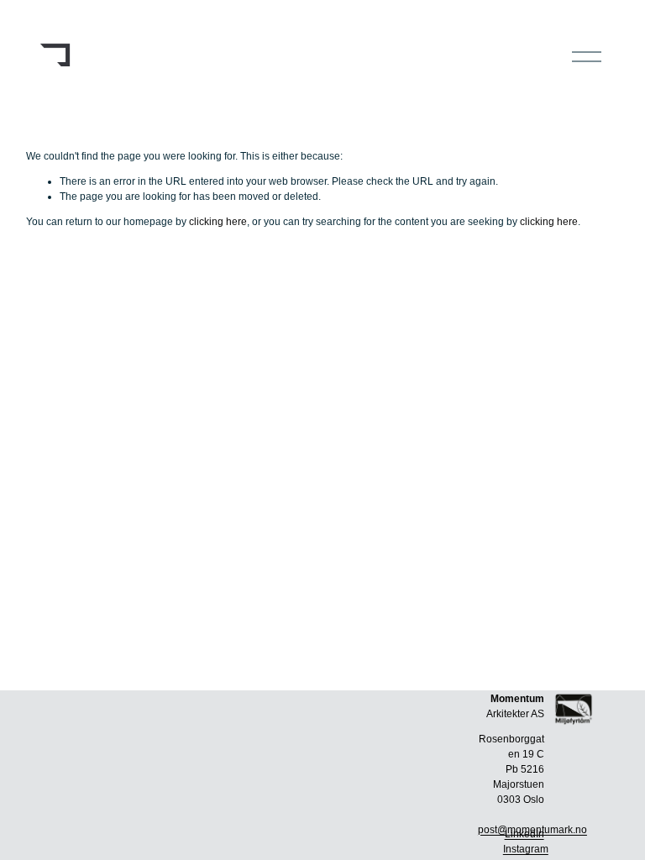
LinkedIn (524, 834)
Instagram (525, 849)
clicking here (218, 222)
